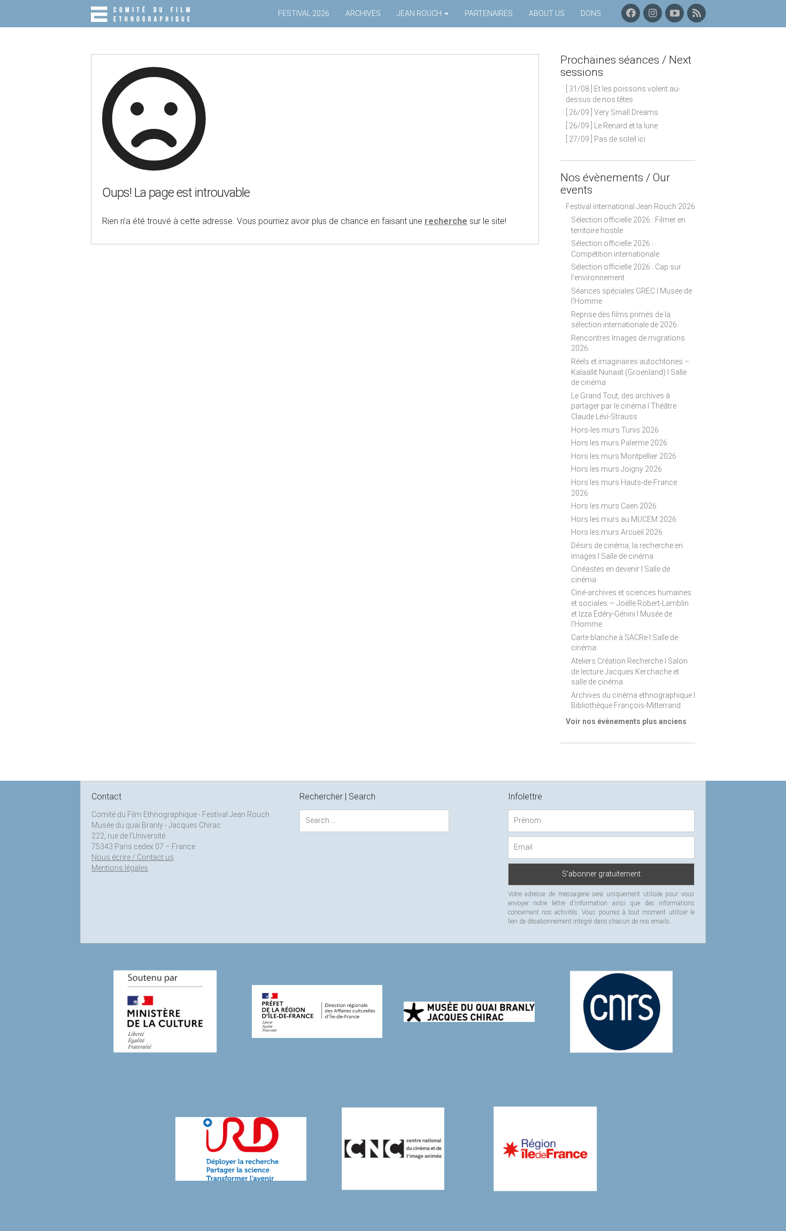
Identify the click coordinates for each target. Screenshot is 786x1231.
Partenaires (489, 13)
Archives (363, 13)
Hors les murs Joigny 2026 (616, 469)
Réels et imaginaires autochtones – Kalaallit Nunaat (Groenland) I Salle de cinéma (630, 372)
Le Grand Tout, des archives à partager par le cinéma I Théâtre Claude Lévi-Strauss (623, 406)
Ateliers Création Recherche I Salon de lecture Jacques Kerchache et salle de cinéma (629, 671)
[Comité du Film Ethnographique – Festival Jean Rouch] (142, 14)
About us (547, 13)
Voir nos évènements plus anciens (626, 721)
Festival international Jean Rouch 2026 (630, 206)
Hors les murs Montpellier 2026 (623, 456)
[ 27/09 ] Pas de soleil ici (605, 139)
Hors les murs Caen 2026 (614, 506)
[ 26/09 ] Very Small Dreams (612, 112)
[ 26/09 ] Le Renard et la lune (612, 125)
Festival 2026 (303, 13)
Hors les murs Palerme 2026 (619, 442)
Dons (591, 13)
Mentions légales (119, 868)
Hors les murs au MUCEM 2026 (623, 519)
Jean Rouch (420, 13)
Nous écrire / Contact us (132, 857)
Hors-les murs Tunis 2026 (615, 430)
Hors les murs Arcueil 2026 (616, 532)
